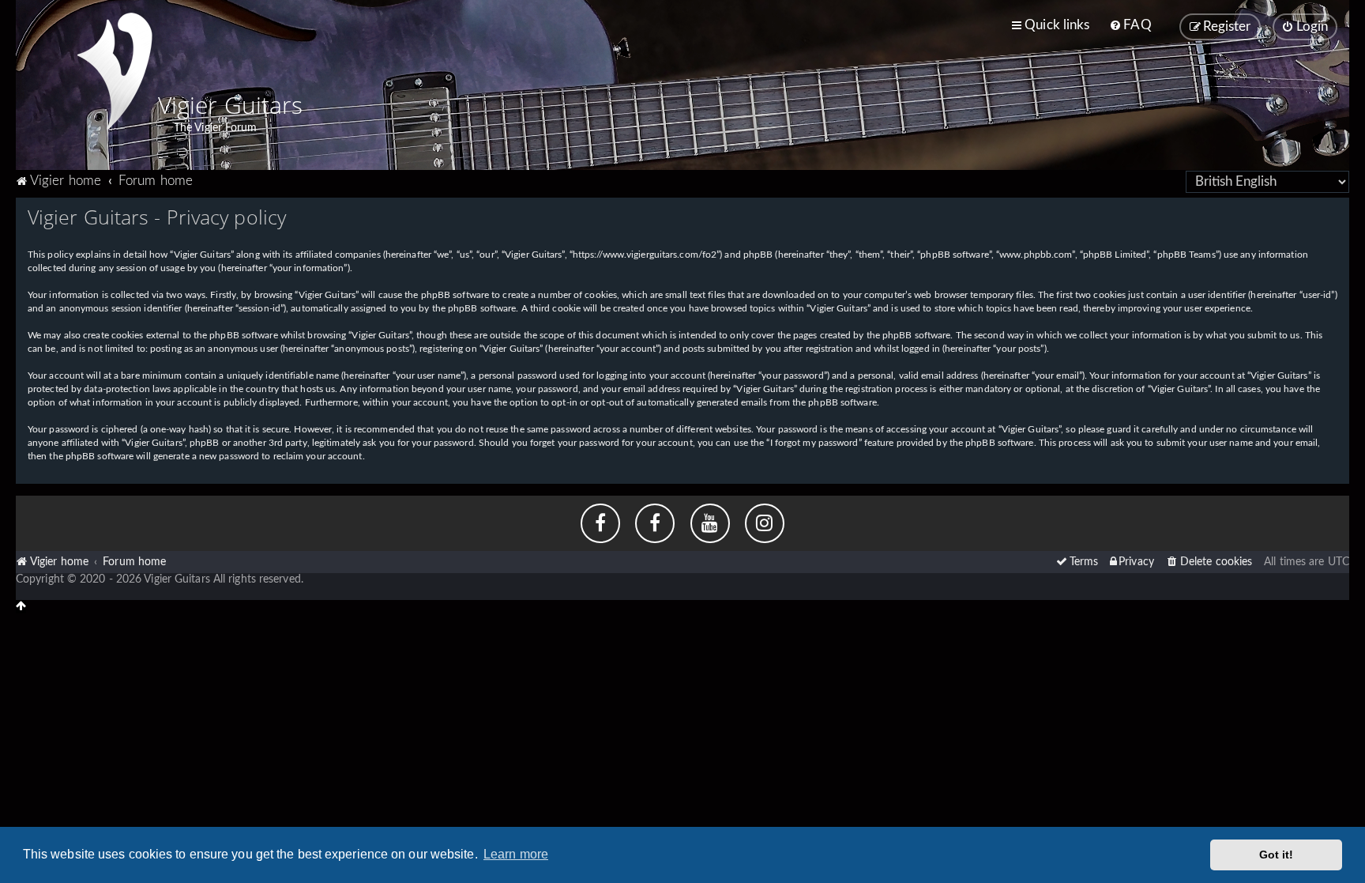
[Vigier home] (114, 71)
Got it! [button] (1276, 854)
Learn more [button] (515, 854)
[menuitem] (1130, 25)
